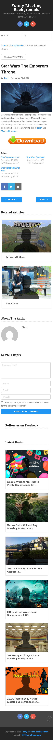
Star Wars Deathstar (36, 157)
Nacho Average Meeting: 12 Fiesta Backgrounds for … (23, 483)
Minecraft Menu (15, 256)
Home (4, 46)
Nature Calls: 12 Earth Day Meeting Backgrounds (22, 527)
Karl (6, 78)
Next (43, 199)
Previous (12, 199)
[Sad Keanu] (26, 282)
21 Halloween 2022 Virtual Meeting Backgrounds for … (23, 700)
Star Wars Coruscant (10, 157)
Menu (6, 36)
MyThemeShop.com (31, 735)
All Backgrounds (15, 46)
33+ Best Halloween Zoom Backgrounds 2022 (22, 613)
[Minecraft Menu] (26, 236)
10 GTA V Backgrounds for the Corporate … (24, 570)
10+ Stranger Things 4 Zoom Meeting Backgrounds (23, 657)
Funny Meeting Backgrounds (26, 7)
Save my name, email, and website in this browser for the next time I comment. (25, 404)
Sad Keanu (12, 303)
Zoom (39, 128)
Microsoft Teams (8, 131)
